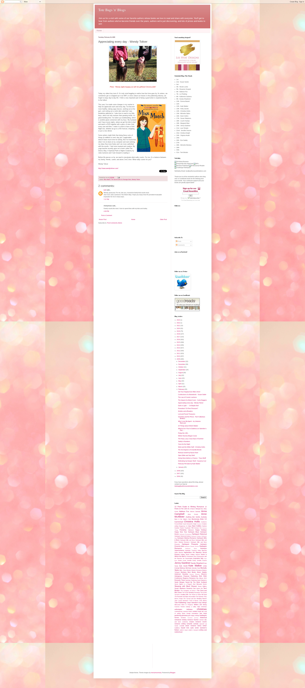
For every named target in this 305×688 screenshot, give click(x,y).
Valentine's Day (196, 602)
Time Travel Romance (181, 600)
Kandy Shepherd (197, 563)
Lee (105, 190)
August (180, 372)
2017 (178, 337)
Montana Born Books (188, 572)
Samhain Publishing (191, 580)
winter (197, 628)
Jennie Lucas (182, 560)
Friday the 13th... (183, 433)
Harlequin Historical (199, 534)
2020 (178, 328)
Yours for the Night (184, 444)
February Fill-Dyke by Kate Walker (189, 464)
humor (196, 620)
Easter (182, 528)
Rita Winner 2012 (201, 578)
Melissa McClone (185, 568)
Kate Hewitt (183, 566)
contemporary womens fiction (183, 611)
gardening (178, 615)
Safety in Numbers (184, 441)
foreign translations (192, 613)
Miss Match (107, 179)
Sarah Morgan (179, 582)
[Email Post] (118, 177)
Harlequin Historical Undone (183, 536)
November (182, 364)
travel (183, 628)
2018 (178, 334)
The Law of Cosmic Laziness (187, 397)
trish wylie (190, 628)
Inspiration (196, 558)
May (179, 381)
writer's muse (184, 630)
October (181, 367)
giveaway (185, 615)
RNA (200, 576)
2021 (178, 325)
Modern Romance (197, 570)
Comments (181, 245)
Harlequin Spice (191, 548)
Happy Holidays (201, 530)
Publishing (194, 576)
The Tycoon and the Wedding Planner (195, 598)
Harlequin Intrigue (196, 536)
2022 (178, 323)
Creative (199, 524)
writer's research (193, 630)
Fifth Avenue (195, 528)
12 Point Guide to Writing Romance (189, 507)
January (181, 467)
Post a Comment (106, 215)
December (182, 361)
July (179, 375)
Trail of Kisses (193, 600)
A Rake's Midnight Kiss (196, 508)
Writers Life (198, 604)
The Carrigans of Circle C (188, 590)
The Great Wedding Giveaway (191, 592)
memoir (201, 619)
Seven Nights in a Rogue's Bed (185, 584)
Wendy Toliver (136, 179)
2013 (178, 348)
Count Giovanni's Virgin (189, 524)
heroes (177, 617)
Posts (179, 241)
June (180, 378)
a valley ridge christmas (199, 606)
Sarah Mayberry (202, 580)
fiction (183, 613)
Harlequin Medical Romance (186, 538)
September (182, 370)
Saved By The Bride (192, 582)
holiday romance (187, 620)
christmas (202, 609)
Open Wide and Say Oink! (186, 455)
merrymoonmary (156, 672)
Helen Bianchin (202, 550)
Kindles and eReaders (185, 411)
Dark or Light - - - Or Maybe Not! (188, 405)
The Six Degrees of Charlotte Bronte (189, 450)
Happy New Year (181, 532)
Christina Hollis (192, 521)
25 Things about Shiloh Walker (188, 426)
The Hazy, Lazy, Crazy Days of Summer (190, 439)
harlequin (203, 615)
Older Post (163, 219)
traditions (177, 628)
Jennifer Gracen (202, 560)
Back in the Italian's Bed (183, 519)
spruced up (203, 624)
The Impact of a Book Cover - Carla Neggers (192, 400)
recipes (191, 622)
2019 (178, 331)
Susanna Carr (191, 588)
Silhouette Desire (201, 584)
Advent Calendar (195, 511)
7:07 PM (106, 199)
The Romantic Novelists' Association (185, 596)
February (181, 389)
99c (188, 508)
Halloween (191, 530)
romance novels (201, 622)
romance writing (180, 624)
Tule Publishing (180, 602)
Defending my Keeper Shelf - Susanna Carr (192, 461)
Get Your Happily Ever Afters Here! (189, 392)
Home (99, 31)
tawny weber (202, 626)
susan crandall (179, 625)
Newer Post (102, 219)
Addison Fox (184, 511)
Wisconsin (177, 604)
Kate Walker (195, 565)
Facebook (188, 528)
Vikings (204, 602)
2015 (178, 342)
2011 (178, 353)
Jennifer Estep (191, 560)
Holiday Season (195, 554)
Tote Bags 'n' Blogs (112, 9)
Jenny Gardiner (182, 563)
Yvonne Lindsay (185, 606)
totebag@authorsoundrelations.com (186, 486)
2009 (178, 359)
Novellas (185, 574)
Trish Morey (203, 600)
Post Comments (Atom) (114, 223)
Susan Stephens (180, 588)
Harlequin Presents (190, 544)
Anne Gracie (193, 514)
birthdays (190, 609)
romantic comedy (192, 624)
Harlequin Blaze (193, 532)
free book (203, 613)
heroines (183, 617)
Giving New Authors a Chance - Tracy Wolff (192, 458)
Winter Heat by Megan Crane (187, 436)
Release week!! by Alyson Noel (188, 453)
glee (189, 615)
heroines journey (193, 617)
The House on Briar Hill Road (198, 594)
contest (195, 611)
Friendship (183, 530)
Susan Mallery (202, 586)
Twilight (189, 602)
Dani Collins (196, 526)
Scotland (204, 582)
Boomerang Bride (198, 519)
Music (199, 572)
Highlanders (188, 552)
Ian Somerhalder (188, 558)
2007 (178, 473)
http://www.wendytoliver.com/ (108, 168)
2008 (178, 471)
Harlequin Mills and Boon (187, 540)
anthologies (178, 609)
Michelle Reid (196, 568)
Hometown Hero (191, 556)
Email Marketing (188, 200)
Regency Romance (189, 578)
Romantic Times (180, 580)
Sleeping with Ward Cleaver (186, 586)
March (180, 386)
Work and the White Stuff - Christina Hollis (191, 447)
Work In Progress (187, 604)
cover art (201, 611)
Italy (202, 558)
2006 (178, 476)
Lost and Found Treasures (186, 414)
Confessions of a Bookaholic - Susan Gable (192, 394)
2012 (178, 351)
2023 (178, 320)
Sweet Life (199, 588)
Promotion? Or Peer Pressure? (188, 408)
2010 (178, 356)
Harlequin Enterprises (185, 534)
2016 (178, 339)
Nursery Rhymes (195, 574)
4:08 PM (106, 211)
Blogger (172, 672)
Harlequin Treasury (191, 550)
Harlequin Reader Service (192, 546)
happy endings (195, 615)
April (180, 384)
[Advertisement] (110, 656)
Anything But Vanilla (193, 517)
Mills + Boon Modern (185, 570)
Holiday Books (185, 554)
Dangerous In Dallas (185, 526)
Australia (204, 517)
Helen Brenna (179, 552)
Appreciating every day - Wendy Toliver (190, 403)
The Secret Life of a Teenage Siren (121, 179)
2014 (178, 345)
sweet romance (190, 626)
